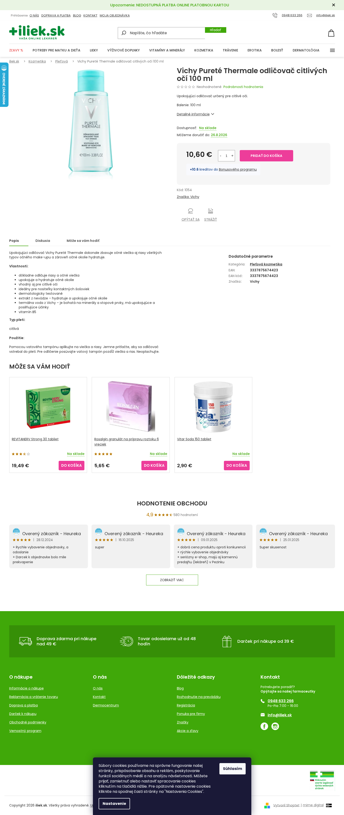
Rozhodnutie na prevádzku (199, 696)
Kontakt (99, 696)
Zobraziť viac (172, 580)
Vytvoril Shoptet (286, 805)
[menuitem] (16, 50)
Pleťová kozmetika (266, 264)
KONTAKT (90, 15)
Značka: (188, 196)
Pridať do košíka (266, 155)
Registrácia (186, 705)
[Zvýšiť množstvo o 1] (232, 155)
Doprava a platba (56, 15)
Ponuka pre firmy (191, 713)
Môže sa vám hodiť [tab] (83, 240)
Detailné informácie (193, 114)
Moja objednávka (115, 15)
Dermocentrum (106, 705)
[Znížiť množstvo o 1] (220, 155)
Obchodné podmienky (27, 722)
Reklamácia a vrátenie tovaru (33, 696)
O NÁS (34, 15)
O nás (98, 688)
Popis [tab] (14, 240)
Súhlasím (232, 768)
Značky (182, 722)
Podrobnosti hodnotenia (243, 87)
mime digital (312, 805)
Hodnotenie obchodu (172, 503)
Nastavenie (114, 803)
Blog (77, 15)
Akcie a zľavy (187, 730)
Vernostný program (25, 730)
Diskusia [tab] (42, 240)
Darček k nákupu (22, 713)
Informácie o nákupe (26, 688)
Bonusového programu (238, 169)
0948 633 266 (281, 701)
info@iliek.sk (280, 715)
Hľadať (215, 30)
